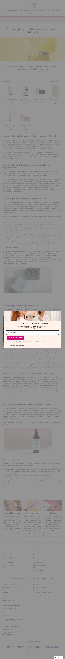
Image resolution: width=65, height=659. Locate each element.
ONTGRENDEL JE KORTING (15, 337)
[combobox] (58, 657)
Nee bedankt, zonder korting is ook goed (16, 345)
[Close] (59, 313)
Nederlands (57, 657)
